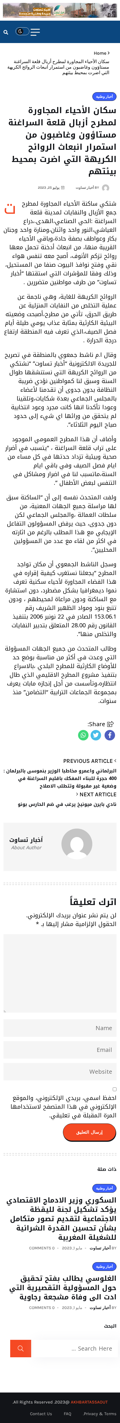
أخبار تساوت (100, 1248)
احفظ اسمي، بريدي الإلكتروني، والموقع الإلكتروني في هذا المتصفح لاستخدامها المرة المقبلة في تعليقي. (63, 1106)
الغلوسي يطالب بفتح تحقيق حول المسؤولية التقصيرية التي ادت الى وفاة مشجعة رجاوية (63, 1288)
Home (98, 53)
